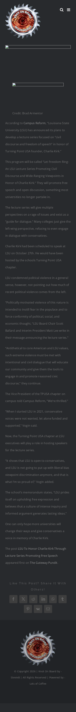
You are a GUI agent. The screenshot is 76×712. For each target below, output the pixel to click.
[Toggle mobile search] (61, 10)
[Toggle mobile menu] (69, 10)
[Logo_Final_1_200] (38, 632)
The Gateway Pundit (43, 563)
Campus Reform (35, 123)
